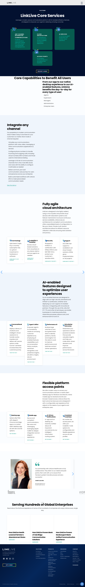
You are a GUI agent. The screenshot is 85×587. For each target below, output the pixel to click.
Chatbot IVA (50, 557)
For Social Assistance (40, 554)
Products (51, 549)
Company (75, 549)
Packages (75, 565)
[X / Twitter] (13, 558)
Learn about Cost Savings (14, 260)
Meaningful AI (75, 556)
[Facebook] (7, 558)
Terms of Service (70, 584)
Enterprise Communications (52, 567)
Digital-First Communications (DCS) (52, 563)
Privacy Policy (62, 584)
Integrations (50, 569)
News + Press (75, 561)
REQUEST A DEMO (42, 71)
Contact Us (75, 553)
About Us (75, 551)
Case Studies (63, 551)
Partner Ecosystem (77, 560)
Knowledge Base (52, 571)
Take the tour (13, 352)
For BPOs (38, 556)
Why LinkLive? (75, 554)
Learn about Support (68, 261)
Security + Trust (76, 558)
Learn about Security (50, 261)
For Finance (38, 551)
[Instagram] (10, 558)
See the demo (11, 185)
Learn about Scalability (30, 259)
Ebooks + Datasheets (65, 556)
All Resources (63, 558)
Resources (63, 549)
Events (61, 554)
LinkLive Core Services (53, 551)
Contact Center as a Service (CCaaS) (52, 560)
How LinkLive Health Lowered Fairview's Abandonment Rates (17, 534)
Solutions (39, 549)
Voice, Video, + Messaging (51, 575)
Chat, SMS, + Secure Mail (52, 555)
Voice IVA (50, 573)
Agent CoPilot (51, 553)
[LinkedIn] (4, 558)
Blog (61, 553)
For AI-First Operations (40, 558)
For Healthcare (39, 553)
